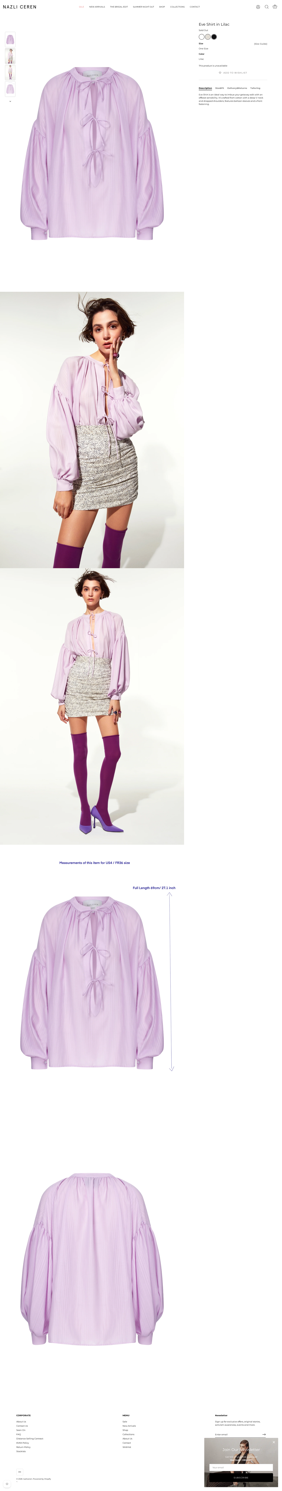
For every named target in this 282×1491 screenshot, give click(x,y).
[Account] (261, 7)
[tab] (207, 88)
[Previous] (10, 27)
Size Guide (260, 43)
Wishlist (127, 1447)
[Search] (266, 6)
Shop (162, 7)
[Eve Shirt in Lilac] (10, 39)
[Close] (273, 1442)
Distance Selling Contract (29, 1438)
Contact (195, 7)
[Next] (10, 101)
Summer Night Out (143, 7)
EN (19, 1472)
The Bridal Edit (119, 7)
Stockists (21, 1451)
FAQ (18, 1434)
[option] (10, 40)
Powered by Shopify (42, 1479)
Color (201, 54)
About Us (21, 1421)
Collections (177, 7)
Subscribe (241, 1477)
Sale (81, 7)
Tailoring (255, 88)
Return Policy (23, 1447)
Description (205, 88)
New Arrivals (97, 7)
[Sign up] (264, 1434)
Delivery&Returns (237, 88)
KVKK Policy (22, 1443)
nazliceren (27, 1479)
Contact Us (22, 1426)
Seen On (20, 1430)
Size (201, 43)
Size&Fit (219, 88)
